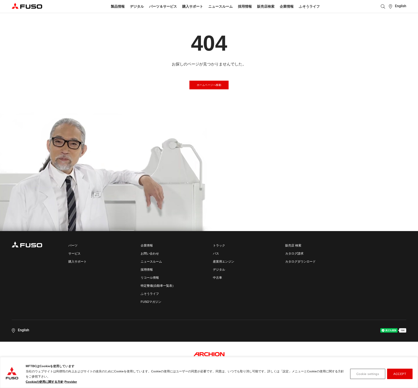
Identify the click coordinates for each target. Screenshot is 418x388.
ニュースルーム (220, 6)
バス (216, 253)
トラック (219, 245)
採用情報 (245, 6)
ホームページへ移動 (209, 85)
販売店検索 (266, 6)
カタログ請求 (294, 253)
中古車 (217, 277)
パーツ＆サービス (163, 6)
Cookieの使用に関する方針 (45, 381)
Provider (70, 381)
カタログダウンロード (300, 261)
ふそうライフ (309, 6)
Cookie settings (367, 374)
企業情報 (287, 6)
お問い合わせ (150, 253)
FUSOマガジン (151, 301)
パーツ (73, 245)
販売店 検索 (293, 245)
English (400, 6)
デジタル (137, 6)
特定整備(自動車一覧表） (158, 285)
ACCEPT (399, 374)
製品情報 (118, 6)
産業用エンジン (223, 261)
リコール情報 (150, 277)
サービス (74, 253)
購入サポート (192, 6)
